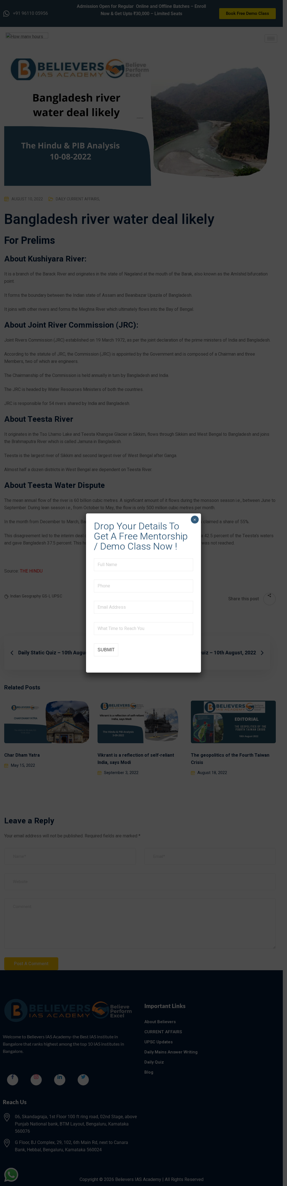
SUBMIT (106, 649)
